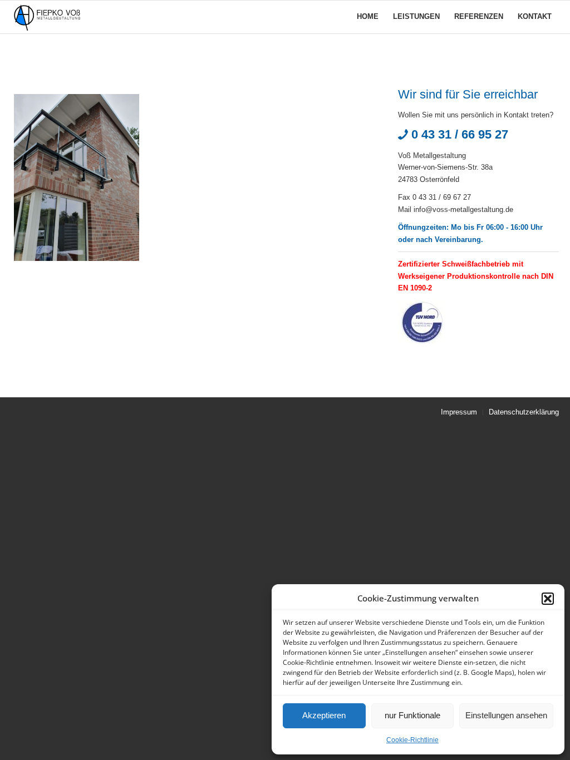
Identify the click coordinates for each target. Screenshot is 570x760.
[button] (547, 598)
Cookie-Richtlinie (412, 740)
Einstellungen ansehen (506, 715)
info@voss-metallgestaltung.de (463, 209)
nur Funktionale (412, 715)
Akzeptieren (324, 715)
